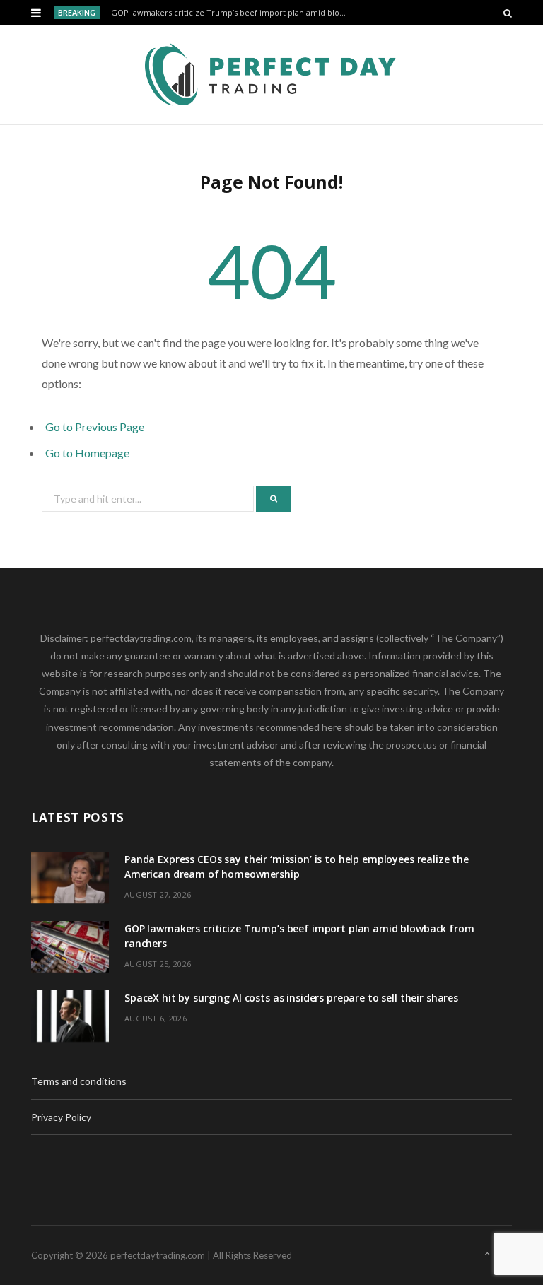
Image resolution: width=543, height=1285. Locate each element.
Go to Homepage (87, 452)
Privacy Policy (61, 1117)
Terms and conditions (79, 1081)
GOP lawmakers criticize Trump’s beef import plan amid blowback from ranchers (233, 13)
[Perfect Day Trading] (271, 75)
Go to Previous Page (94, 426)
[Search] (507, 12)
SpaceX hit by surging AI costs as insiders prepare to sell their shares (291, 997)
